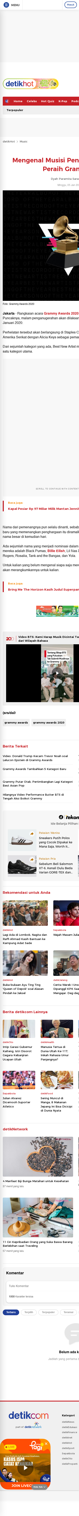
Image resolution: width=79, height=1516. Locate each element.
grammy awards (16, 722)
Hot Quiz (47, 101)
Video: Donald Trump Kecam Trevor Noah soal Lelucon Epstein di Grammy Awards (35, 757)
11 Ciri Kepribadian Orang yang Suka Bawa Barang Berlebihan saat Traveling (37, 1243)
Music (24, 141)
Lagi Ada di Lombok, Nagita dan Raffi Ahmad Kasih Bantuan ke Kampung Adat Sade (25, 939)
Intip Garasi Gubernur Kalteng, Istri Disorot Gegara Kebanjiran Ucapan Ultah (17, 1053)
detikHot (9, 141)
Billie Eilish (56, 551)
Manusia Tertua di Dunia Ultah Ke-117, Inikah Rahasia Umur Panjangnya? (55, 1053)
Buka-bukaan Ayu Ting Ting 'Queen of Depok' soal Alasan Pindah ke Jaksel (23, 989)
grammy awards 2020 (48, 722)
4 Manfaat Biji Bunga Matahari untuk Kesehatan (36, 1181)
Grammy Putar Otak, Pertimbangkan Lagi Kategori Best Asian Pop (38, 783)
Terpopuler (15, 110)
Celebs (32, 101)
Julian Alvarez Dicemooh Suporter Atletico (16, 1102)
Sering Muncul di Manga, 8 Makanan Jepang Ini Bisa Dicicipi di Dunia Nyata (56, 1104)
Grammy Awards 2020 (61, 313)
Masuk (70, 4)
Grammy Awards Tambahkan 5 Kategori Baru (34, 769)
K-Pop (63, 101)
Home (18, 101)
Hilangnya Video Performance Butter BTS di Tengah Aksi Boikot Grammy (33, 796)
